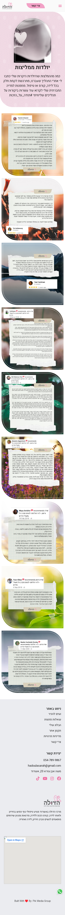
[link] (7, 5)
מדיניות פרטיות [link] (52, 736)
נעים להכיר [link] (54, 714)
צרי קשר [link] (56, 742)
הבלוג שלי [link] (55, 725)
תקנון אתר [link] (55, 731)
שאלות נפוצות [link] (52, 720)
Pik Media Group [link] (42, 901)
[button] (60, 5)
